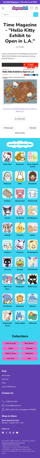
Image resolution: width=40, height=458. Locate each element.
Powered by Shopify (28, 441)
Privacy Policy (20, 443)
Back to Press (20, 133)
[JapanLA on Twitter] (6, 433)
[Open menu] (3, 8)
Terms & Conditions (8, 443)
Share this (21, 119)
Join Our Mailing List (9, 387)
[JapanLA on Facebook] (3, 433)
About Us (5, 379)
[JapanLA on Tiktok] (13, 433)
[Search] (35, 14)
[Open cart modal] (36, 8)
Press (4, 383)
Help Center (6, 375)
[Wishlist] (31, 8)
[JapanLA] (20, 8)
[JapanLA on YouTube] (17, 433)
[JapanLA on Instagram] (10, 433)
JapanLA (17, 441)
